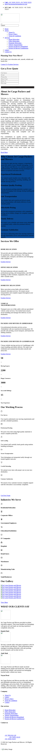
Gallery (7, 50)
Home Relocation (14, 39)
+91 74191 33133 (14, 737)
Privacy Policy (13, 34)
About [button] (7, 30)
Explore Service (6, 262)
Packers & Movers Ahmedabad (18, 46)
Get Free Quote (5, 495)
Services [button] (7, 38)
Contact (7, 702)
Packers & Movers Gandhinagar (18, 48)
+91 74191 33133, (12, 2)
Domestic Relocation (15, 43)
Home (6, 29)
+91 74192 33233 (25, 2)
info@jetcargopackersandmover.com (16, 4)
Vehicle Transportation (15, 45)
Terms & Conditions (15, 36)
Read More (4, 152)
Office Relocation (14, 41)
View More (4, 602)
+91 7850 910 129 (10, 735)
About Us (12, 32)
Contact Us (8, 52)
